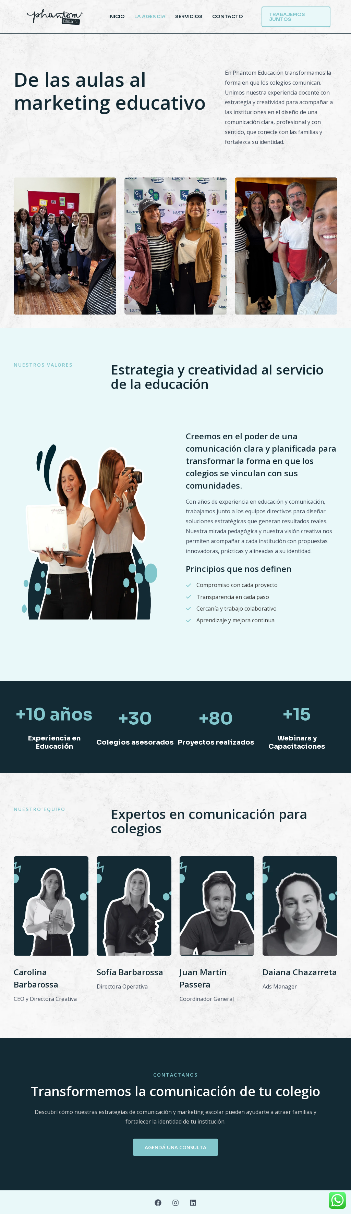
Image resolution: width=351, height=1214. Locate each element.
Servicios (189, 16)
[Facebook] (158, 1202)
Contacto (227, 16)
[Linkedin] (193, 1202)
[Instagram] (175, 1202)
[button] (296, 17)
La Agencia (150, 16)
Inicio (116, 16)
